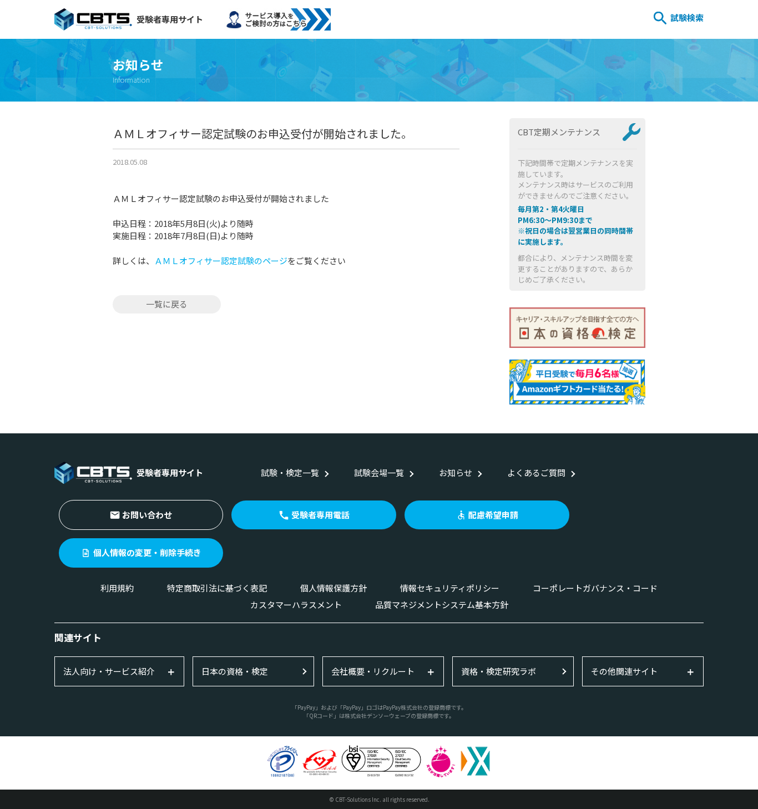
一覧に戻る (167, 304)
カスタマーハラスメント (296, 604)
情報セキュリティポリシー (449, 588)
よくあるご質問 (536, 472)
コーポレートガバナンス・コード (595, 588)
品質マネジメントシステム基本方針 (441, 604)
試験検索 (687, 17)
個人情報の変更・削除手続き (147, 552)
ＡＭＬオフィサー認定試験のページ (220, 260)
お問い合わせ (147, 514)
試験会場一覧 (379, 472)
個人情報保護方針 (333, 588)
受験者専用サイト (170, 19)
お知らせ (455, 472)
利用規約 (117, 588)
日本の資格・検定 (234, 671)
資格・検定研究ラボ (498, 671)
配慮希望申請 (493, 514)
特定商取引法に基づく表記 (217, 588)
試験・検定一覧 (290, 472)
